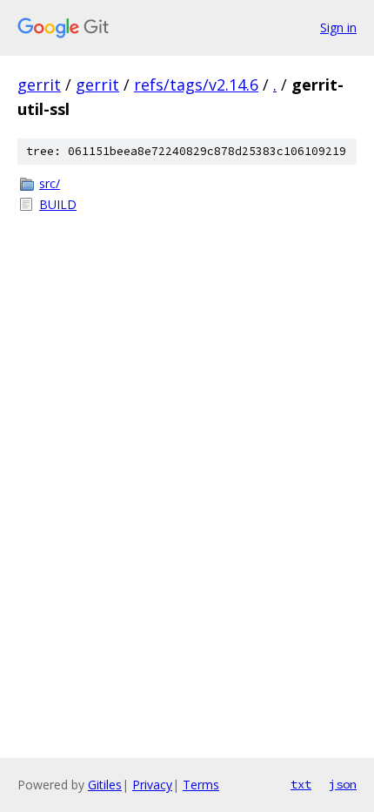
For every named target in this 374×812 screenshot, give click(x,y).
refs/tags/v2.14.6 (196, 84)
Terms (201, 784)
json (343, 784)
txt (301, 784)
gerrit (39, 84)
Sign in (338, 27)
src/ (49, 183)
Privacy (152, 784)
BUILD (58, 204)
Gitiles (105, 784)
